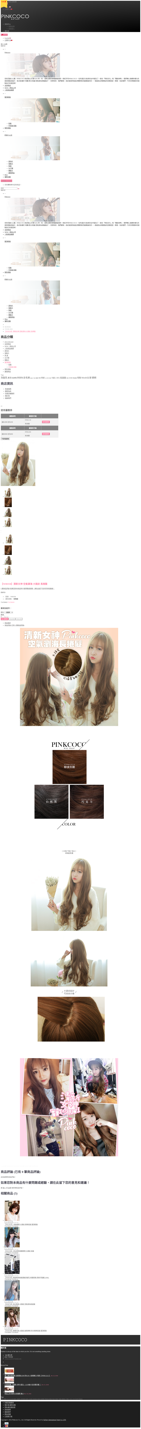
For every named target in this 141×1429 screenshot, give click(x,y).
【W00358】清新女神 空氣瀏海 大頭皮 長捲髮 (20, 331)
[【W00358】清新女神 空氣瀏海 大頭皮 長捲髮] (18, 485)
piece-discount (9, 342)
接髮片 (10, 164)
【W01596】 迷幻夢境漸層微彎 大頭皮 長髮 (19, 1251)
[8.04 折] (12, 1220)
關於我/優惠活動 (10, 1405)
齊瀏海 (20, 378)
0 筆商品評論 (5, 588)
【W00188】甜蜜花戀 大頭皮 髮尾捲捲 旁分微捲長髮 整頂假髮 (26, 1331)
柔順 (39, 378)
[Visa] (6, 1424)
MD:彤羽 (47, 378)
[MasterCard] (6, 1426)
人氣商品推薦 (9, 348)
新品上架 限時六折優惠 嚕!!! (14, 1393)
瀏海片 (10, 161)
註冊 (9, 1188)
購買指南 (8, 391)
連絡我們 (8, 398)
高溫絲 (75, 378)
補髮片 (10, 170)
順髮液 (31, 378)
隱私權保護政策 (10, 1407)
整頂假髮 (8, 327)
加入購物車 (5, 619)
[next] (69, 531)
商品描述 (8, 623)
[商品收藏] (13, 1222)
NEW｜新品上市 (10, 346)
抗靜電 (14, 378)
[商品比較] (15, 1222)
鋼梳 (94, 378)
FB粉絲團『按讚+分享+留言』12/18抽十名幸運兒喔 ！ (23, 1384)
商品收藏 (12, 619)
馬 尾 (6, 355)
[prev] (69, 530)
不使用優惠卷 (5, 439)
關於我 (7, 396)
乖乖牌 (70, 378)
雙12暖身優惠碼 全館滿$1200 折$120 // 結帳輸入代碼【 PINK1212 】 (27, 1375)
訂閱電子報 (8, 1416)
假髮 (50, 378)
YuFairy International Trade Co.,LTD (54, 1420)
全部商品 (8, 344)
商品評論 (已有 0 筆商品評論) (14, 625)
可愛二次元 (56, 378)
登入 (4, 1188)
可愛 (34, 378)
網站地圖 (8, 1414)
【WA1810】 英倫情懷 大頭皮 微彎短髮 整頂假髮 (21, 1224)
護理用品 (11, 173)
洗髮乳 (4, 378)
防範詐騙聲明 (9, 393)
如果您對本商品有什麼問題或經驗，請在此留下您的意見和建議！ (32, 588)
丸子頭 (10, 168)
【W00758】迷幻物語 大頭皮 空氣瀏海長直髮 (20, 1304)
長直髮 (63, 378)
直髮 (36, 378)
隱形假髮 (8, 369)
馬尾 (10, 166)
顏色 (2, 612)
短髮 (10, 123)
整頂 (9, 378)
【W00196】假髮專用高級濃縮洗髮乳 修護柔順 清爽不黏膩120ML (27, 1277)
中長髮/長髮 (12, 126)
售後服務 (8, 389)
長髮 (67, 378)
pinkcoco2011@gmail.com (13, 1359)
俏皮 (43, 378)
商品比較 (19, 619)
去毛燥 (26, 378)
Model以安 (86, 378)
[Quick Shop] (17, 1222)
